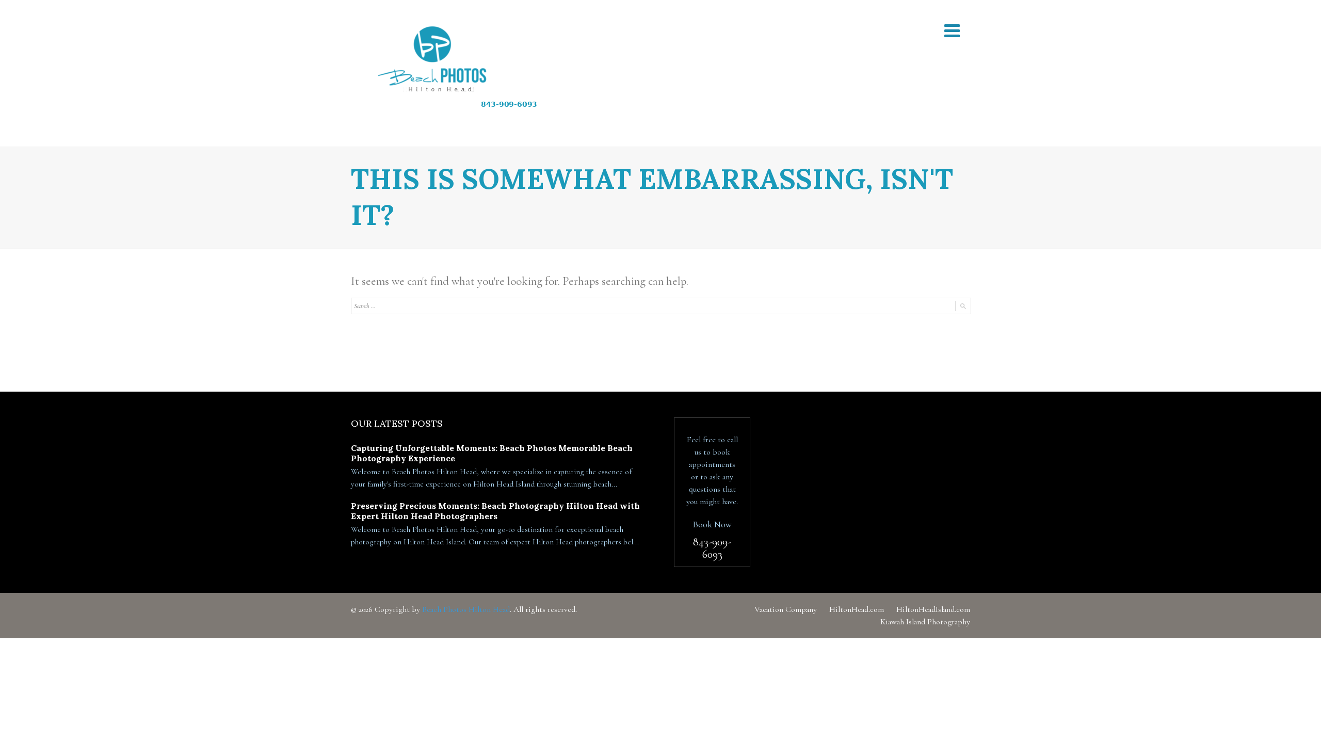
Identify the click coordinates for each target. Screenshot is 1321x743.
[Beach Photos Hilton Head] (460, 74)
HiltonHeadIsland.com (933, 609)
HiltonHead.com (856, 609)
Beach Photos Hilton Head (466, 609)
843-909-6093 (712, 548)
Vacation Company (785, 609)
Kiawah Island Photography (925, 622)
